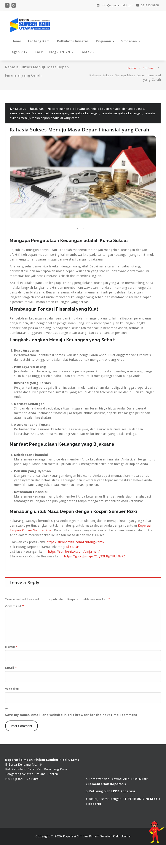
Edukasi (149, 68)
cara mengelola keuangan (70, 109)
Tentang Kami (39, 41)
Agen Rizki (20, 52)
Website (12, 689)
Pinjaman (104, 41)
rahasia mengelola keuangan (121, 113)
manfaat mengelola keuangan (47, 113)
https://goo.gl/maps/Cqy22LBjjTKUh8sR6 (95, 556)
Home (16, 41)
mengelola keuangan (84, 113)
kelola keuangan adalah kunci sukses (117, 109)
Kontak (86, 52)
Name (11, 647)
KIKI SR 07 (19, 109)
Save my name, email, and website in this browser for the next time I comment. (72, 715)
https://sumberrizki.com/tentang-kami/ (75, 542)
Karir (39, 52)
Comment (14, 606)
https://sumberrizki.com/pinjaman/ (74, 551)
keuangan (17, 113)
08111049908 (149, 5)
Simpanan (129, 41)
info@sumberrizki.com (117, 5)
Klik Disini (73, 547)
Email (11, 668)
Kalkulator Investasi (73, 41)
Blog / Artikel (60, 52)
